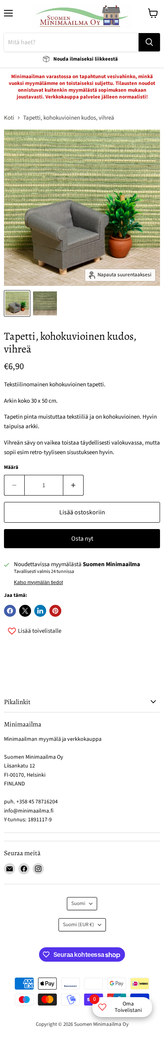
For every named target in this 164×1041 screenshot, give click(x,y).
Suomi (78, 903)
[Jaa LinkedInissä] (40, 611)
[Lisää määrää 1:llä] (73, 485)
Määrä (11, 467)
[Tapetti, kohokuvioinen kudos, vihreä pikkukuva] (17, 303)
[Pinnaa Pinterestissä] (55, 611)
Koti (9, 117)
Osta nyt (82, 538)
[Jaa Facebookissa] (10, 611)
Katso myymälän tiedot (38, 582)
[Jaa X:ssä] (25, 611)
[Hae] (149, 42)
